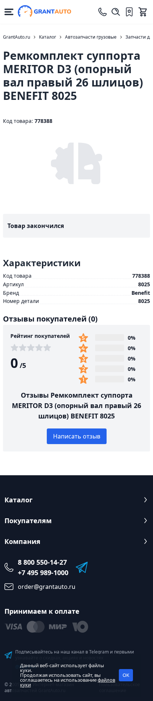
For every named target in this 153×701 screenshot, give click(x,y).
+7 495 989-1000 (43, 572)
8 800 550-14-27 (42, 562)
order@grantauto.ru (46, 587)
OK (126, 675)
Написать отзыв (76, 436)
